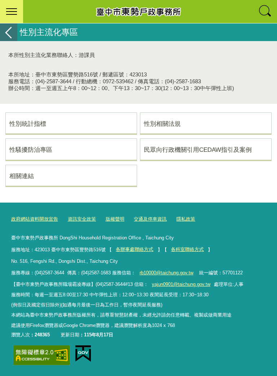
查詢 (265, 11)
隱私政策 (185, 219)
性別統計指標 (27, 123)
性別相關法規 (162, 123)
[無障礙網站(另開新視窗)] (41, 355)
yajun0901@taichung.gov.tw (181, 284)
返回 (8, 32)
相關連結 (21, 176)
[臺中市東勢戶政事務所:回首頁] (138, 11)
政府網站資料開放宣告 (34, 219)
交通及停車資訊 (150, 219)
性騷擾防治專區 (30, 149)
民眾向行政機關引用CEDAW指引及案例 (198, 149)
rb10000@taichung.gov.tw (166, 272)
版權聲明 (115, 219)
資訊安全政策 (82, 219)
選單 (11, 11)
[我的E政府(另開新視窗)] (83, 353)
